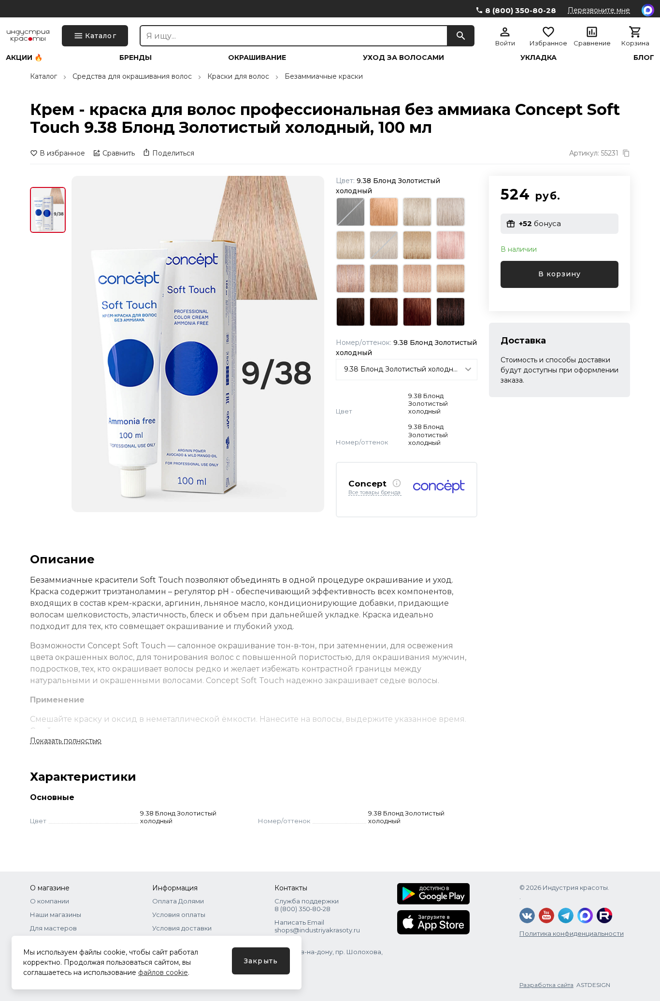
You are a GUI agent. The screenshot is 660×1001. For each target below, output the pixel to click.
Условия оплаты (178, 914)
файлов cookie (163, 972)
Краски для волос (238, 76)
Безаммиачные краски (324, 76)
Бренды (135, 57)
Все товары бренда (374, 493)
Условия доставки (182, 928)
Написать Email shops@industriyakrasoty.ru (317, 926)
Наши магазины (55, 914)
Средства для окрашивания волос (132, 76)
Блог (643, 57)
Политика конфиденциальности (571, 933)
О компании (49, 901)
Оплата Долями (178, 901)
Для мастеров (53, 928)
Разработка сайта (546, 984)
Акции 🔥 (24, 57)
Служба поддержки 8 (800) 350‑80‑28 (306, 905)
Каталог (43, 76)
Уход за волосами (403, 57)
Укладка (538, 57)
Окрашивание (257, 57)
